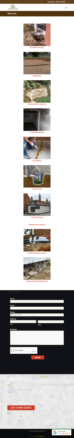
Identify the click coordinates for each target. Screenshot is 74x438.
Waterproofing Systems (37, 225)
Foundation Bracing (37, 132)
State (39, 325)
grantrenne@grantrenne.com (21, 385)
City (11, 324)
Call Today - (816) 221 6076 (56, 2)
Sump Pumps (37, 189)
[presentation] (24, 350)
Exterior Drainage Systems (37, 253)
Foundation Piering (37, 47)
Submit (38, 357)
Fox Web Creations (40, 436)
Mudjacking (37, 76)
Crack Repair (37, 161)
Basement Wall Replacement (37, 281)
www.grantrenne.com (21, 387)
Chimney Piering (37, 217)
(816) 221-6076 (20, 382)
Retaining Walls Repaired (37, 104)
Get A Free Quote (21, 407)
